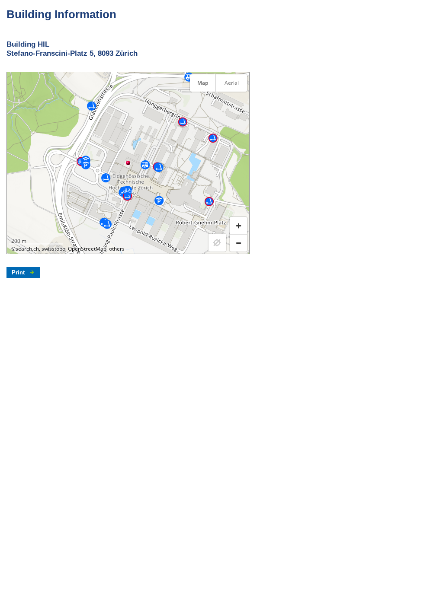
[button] (128, 163)
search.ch (27, 248)
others (117, 248)
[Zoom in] (238, 225)
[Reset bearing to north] (238, 104)
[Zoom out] (238, 243)
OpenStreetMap (87, 248)
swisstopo (53, 248)
